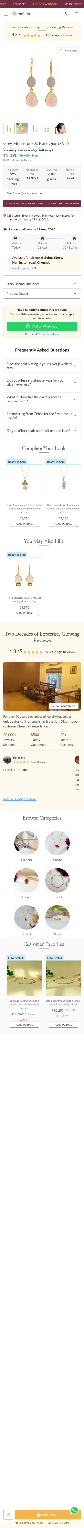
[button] (42, 284)
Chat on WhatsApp (44, 326)
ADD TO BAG (24, 523)
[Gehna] (27, 13)
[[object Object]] (8, 1514)
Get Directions (22, 268)
